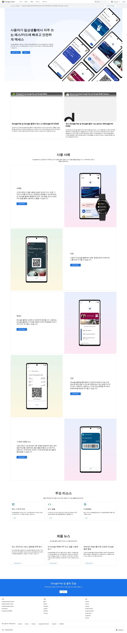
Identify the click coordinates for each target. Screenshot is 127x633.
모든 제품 (61, 624)
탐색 (15, 518)
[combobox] (101, 1)
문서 (21, 1)
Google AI (54, 624)
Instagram (46, 606)
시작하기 (63, 591)
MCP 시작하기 (15, 52)
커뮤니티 (44, 1)
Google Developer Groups (7, 604)
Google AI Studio (89, 608)
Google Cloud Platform (44, 624)
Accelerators (5, 608)
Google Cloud (88, 613)
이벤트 (31, 1)
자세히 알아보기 (21, 203)
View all (87, 618)
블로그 (26, 1)
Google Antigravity (89, 611)
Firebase (87, 606)
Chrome (87, 604)
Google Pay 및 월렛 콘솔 (63, 583)
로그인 (123, 1)
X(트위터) (46, 611)
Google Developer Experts (8, 606)
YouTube (46, 613)
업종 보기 (26, 52)
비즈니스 (38, 1)
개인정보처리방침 (9, 630)
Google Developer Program (8, 601)
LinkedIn (45, 608)
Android (87, 601)
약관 (3, 630)
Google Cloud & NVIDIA (7, 611)
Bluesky (45, 604)
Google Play (88, 615)
